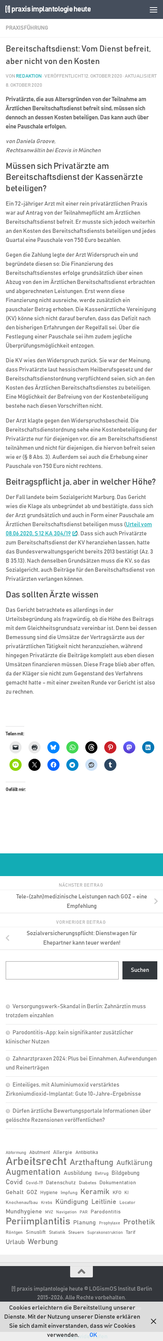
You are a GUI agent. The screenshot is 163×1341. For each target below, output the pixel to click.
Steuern (76, 1232)
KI (126, 1192)
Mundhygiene (24, 1212)
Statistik (57, 1232)
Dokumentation (117, 1182)
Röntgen (14, 1232)
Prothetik (139, 1222)
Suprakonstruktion (105, 1233)
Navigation (66, 1212)
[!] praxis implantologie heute (48, 9)
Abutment (39, 1152)
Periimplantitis (38, 1221)
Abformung (16, 1153)
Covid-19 (34, 1182)
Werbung (43, 1242)
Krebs (46, 1203)
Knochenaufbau (22, 1202)
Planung (84, 1222)
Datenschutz (61, 1182)
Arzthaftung (91, 1162)
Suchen (140, 970)
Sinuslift (36, 1232)
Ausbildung (78, 1173)
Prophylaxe (109, 1223)
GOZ (32, 1192)
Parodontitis (106, 1212)
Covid (14, 1182)
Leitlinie (103, 1202)
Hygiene (49, 1192)
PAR (84, 1212)
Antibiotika (86, 1152)
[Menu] (153, 9)
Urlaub (15, 1242)
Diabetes (87, 1182)
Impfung (69, 1192)
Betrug (101, 1173)
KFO (117, 1192)
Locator (127, 1202)
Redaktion (29, 76)
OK (93, 1335)
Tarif (130, 1232)
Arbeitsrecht (36, 1161)
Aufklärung (134, 1162)
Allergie (62, 1152)
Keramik (95, 1192)
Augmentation (33, 1172)
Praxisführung (27, 28)
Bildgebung (125, 1173)
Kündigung (71, 1202)
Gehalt (15, 1192)
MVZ (49, 1212)
